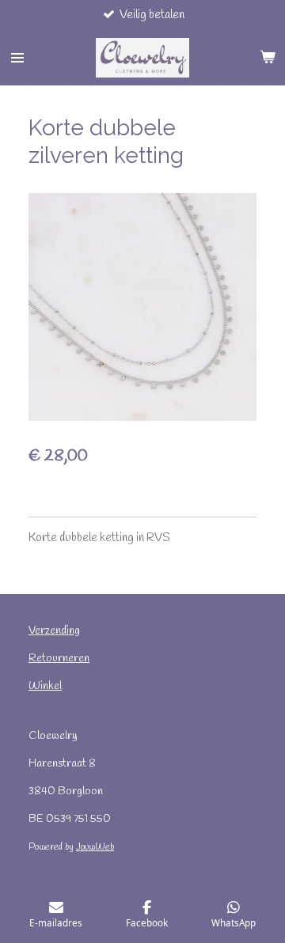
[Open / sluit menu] (17, 57)
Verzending (54, 630)
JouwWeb (95, 847)
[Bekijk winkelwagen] (267, 57)
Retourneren (58, 658)
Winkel (45, 686)
